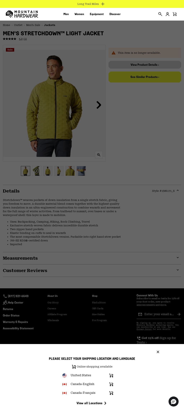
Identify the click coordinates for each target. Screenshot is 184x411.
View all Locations (89, 403)
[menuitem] (66, 14)
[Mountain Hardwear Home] (22, 14)
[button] (174, 401)
